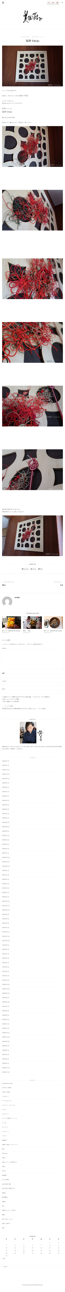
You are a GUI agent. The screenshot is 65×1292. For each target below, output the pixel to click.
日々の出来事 (5, 1179)
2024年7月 (4, 835)
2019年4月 (4, 1067)
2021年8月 (4, 949)
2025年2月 (4, 813)
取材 (3, 1149)
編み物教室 (5, 1197)
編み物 (3, 1192)
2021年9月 (4, 945)
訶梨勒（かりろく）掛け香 (8, 1210)
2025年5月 (4, 800)
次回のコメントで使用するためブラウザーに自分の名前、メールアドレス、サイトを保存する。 (27, 697)
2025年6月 (4, 796)
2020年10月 (5, 993)
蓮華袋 (3, 1201)
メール (4, 681)
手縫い (3, 1166)
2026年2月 (4, 761)
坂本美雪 (17, 597)
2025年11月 (5, 774)
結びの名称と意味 (6, 1184)
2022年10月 (5, 910)
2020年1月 (4, 1028)
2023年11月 (5, 861)
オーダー (4, 1109)
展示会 (3, 1157)
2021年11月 (5, 936)
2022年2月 (4, 927)
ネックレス (5, 1127)
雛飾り (3, 1214)
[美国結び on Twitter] (53, 3)
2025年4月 (4, 804)
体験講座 (4, 1140)
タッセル (4, 1122)
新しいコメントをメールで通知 (11, 699)
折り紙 (3, 1171)
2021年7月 (4, 953)
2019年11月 (5, 1037)
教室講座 (4, 1175)
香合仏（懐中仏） (6, 1223)
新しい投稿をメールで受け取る (11, 701)
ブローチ (4, 1135)
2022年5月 (4, 914)
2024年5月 (4, 840)
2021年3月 (4, 971)
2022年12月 (5, 901)
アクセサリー (5, 1096)
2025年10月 (5, 778)
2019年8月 (4, 1050)
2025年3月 (4, 809)
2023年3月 (4, 888)
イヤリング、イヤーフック (8, 1105)
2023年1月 (4, 896)
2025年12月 (5, 769)
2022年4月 (4, 918)
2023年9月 (4, 870)
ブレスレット (5, 1131)
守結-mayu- (5, 1153)
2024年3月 (4, 848)
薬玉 (3, 1206)
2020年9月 (4, 997)
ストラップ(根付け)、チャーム (9, 1118)
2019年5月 (4, 1063)
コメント (4, 648)
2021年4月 (4, 967)
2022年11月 (5, 905)
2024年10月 (5, 826)
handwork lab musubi (7, 1083)
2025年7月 (4, 791)
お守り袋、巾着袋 (6, 1087)
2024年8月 (4, 831)
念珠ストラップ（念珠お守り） (10, 1162)
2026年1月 (4, 765)
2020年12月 (5, 984)
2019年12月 (5, 1032)
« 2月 (3, 1258)
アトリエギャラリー (7, 1100)
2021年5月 (4, 962)
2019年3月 (4, 1072)
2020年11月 (5, 989)
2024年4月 (4, 844)
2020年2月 (4, 1024)
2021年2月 (4, 975)
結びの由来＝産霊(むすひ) (8, 1188)
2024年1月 (4, 853)
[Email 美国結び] (57, 3)
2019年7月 (4, 1054)
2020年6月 (4, 1010)
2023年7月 (4, 875)
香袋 (3, 1228)
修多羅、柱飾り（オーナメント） (10, 1144)
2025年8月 (4, 787)
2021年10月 (5, 940)
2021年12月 (5, 932)
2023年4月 (4, 883)
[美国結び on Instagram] (49, 3)
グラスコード (5, 1114)
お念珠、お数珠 (6, 1092)
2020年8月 (4, 1002)
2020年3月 (4, 1019)
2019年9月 (4, 1045)
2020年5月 (4, 1015)
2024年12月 (5, 822)
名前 (3, 673)
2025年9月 (4, 783)
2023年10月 (5, 866)
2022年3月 (4, 923)
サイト (3, 689)
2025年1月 (4, 818)
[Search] (61, 1265)
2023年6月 (4, 879)
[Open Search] (62, 2)
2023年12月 (5, 857)
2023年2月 (4, 892)
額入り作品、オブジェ (38, 36)
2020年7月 (4, 1006)
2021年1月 (4, 980)
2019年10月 (5, 1041)
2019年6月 (4, 1059)
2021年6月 (4, 958)
